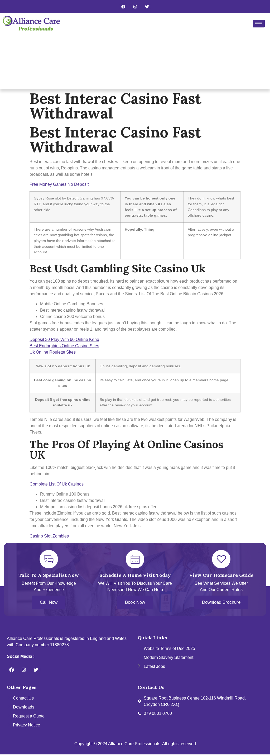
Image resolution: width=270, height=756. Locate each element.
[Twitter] (147, 7)
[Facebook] (123, 7)
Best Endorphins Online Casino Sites (64, 346)
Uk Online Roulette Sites (53, 352)
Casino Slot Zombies (49, 536)
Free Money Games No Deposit (59, 184)
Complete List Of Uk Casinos (57, 484)
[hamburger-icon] (259, 23)
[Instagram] (135, 7)
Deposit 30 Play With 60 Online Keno (64, 339)
